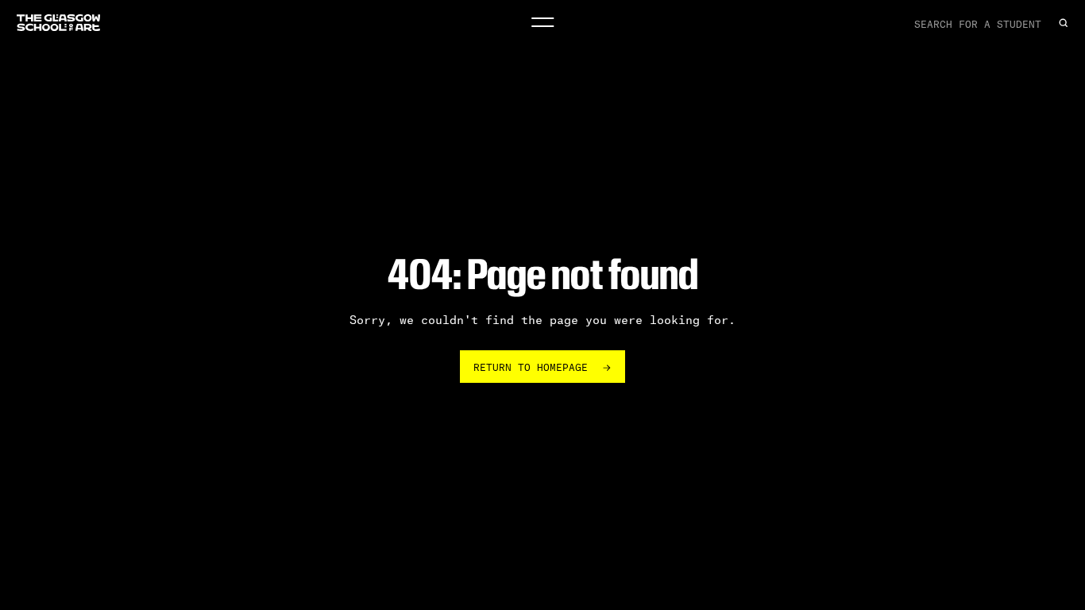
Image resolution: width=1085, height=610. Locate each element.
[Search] (1063, 22)
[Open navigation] (542, 22)
